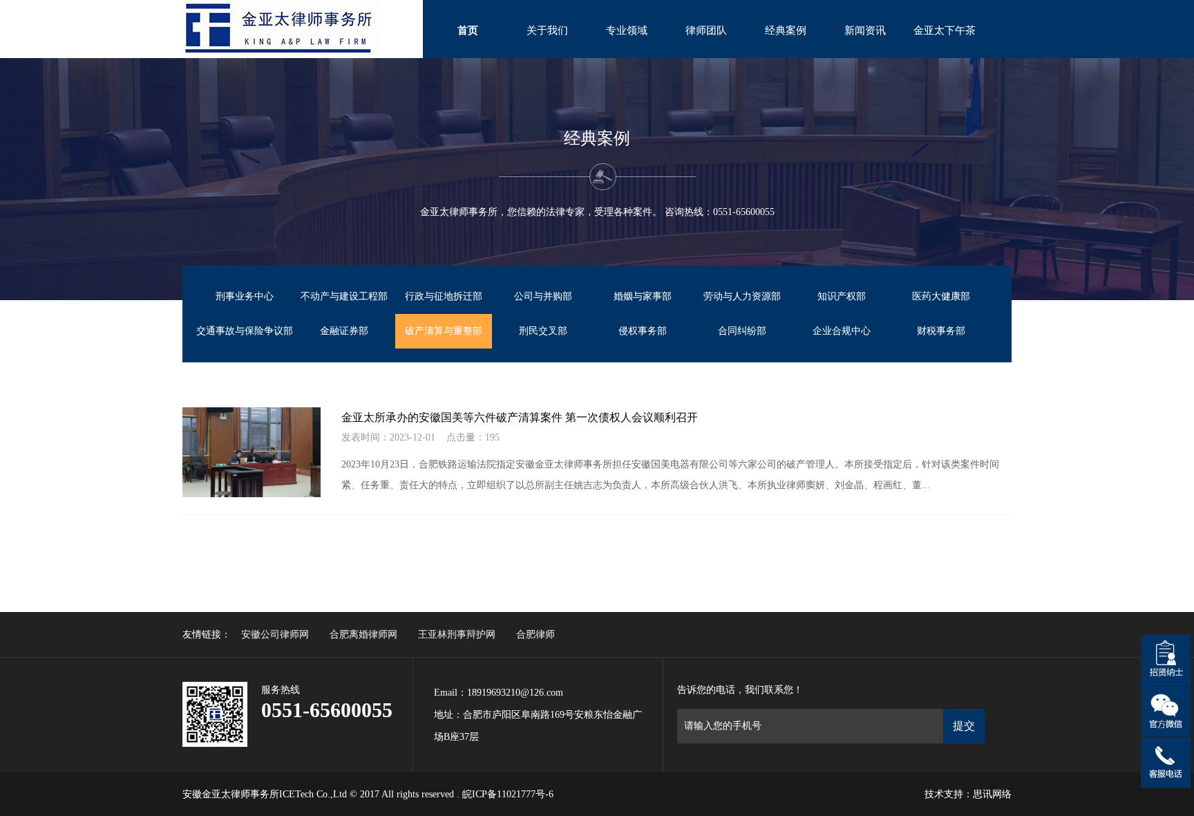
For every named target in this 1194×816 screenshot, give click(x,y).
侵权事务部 (642, 331)
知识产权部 (841, 296)
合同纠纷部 (742, 331)
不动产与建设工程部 (344, 296)
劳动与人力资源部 (742, 296)
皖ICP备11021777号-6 (507, 794)
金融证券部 (344, 331)
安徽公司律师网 (275, 634)
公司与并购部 (543, 296)
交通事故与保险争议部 (244, 331)
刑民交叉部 (543, 331)
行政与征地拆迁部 (443, 296)
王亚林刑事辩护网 (456, 634)
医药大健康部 (941, 296)
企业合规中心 (842, 331)
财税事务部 (941, 331)
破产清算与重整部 (443, 331)
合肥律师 (535, 634)
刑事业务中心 (245, 296)
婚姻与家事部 (643, 296)
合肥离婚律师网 (363, 634)
